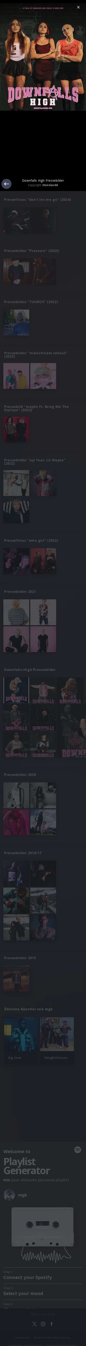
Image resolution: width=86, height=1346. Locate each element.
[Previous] (6, 184)
